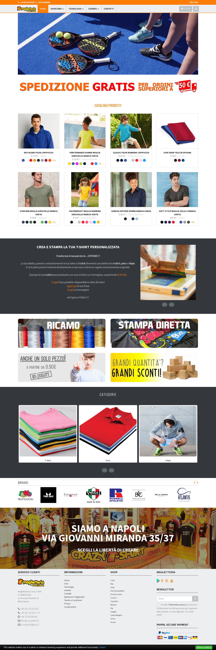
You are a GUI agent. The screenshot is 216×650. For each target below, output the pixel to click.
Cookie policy (70, 607)
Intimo (112, 619)
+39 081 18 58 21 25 (30, 612)
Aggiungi (72, 286)
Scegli (54, 282)
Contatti (109, 8)
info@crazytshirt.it (29, 620)
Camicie (113, 598)
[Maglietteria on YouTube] (172, 581)
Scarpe (113, 622)
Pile (111, 608)
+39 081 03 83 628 (29, 608)
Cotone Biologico (116, 615)
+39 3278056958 (28, 616)
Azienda (92, 8)
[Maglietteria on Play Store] (158, 580)
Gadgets (113, 612)
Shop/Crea (56, 8)
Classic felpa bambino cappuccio (131, 152)
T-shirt (112, 580)
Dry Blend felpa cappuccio (38, 152)
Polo (111, 584)
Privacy (67, 603)
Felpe (112, 587)
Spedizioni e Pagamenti (74, 597)
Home (43, 8)
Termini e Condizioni (73, 600)
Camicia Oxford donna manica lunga (131, 211)
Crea (66, 583)
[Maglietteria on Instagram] (167, 581)
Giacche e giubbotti (117, 591)
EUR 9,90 (121, 275)
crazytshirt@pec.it (29, 624)
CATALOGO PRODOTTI (108, 105)
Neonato (113, 605)
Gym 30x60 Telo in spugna (177, 152)
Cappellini (114, 601)
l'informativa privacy (177, 604)
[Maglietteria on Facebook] (162, 581)
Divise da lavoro (116, 594)
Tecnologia (75, 8)
